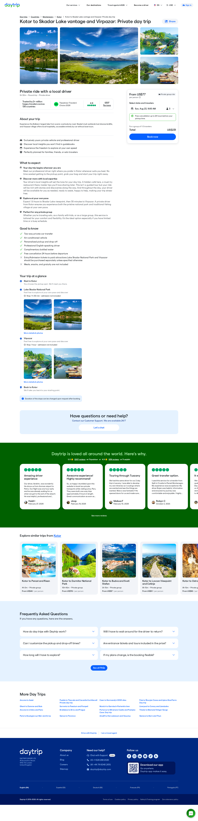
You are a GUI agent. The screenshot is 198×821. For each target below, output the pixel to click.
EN (158, 5)
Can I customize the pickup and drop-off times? (51, 643)
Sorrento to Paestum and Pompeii (74, 706)
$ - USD (170, 5)
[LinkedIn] (140, 756)
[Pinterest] (145, 756)
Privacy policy (133, 799)
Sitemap (64, 769)
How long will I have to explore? (41, 654)
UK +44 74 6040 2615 (100, 764)
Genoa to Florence (68, 716)
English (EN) (24, 787)
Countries (35, 17)
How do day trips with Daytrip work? (44, 631)
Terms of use (108, 799)
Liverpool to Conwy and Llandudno (154, 706)
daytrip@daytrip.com (100, 769)
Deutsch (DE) (98, 787)
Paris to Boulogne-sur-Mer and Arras (35, 716)
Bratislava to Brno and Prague (72, 710)
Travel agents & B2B (116, 5)
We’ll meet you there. (58, 284)
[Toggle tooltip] (140, 97)
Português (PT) (172, 787)
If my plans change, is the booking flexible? (128, 654)
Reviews (107, 105)
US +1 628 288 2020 (99, 760)
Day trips (23, 17)
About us (64, 755)
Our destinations (94, 5)
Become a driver (141, 5)
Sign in (188, 5)
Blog (62, 760)
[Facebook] (129, 756)
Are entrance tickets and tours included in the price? (134, 643)
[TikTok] (150, 756)
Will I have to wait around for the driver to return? (133, 631)
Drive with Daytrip (89, 733)
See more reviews (99, 516)
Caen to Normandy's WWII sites (113, 700)
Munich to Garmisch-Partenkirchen (115, 706)
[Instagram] (134, 756)
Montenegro (48, 17)
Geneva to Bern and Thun (150, 716)
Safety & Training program (150, 799)
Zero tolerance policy (170, 799)
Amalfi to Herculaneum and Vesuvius (115, 716)
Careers (63, 764)
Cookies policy (120, 799)
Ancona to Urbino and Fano (31, 710)
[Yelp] (156, 756)
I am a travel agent (109, 733)
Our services (71, 5)
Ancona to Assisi (26, 700)
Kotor (59, 17)
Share (172, 21)
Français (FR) (135, 787)
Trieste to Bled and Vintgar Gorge (153, 710)
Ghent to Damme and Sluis (31, 706)
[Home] (12, 5)
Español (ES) (60, 787)
